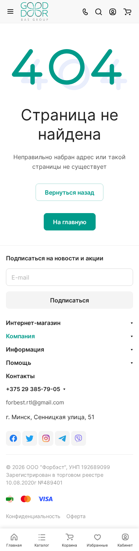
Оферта (76, 516)
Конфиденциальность (33, 516)
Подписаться (69, 300)
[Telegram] (62, 438)
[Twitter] (29, 438)
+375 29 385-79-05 (33, 389)
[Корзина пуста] (127, 11)
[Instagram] (46, 438)
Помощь (18, 362)
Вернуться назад (69, 192)
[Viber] (78, 438)
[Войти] (112, 11)
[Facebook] (13, 438)
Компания (20, 336)
